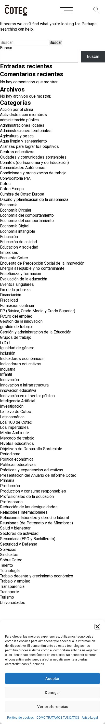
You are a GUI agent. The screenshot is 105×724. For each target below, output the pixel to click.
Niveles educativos (17, 444)
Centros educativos (17, 152)
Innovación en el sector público (27, 396)
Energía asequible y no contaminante (32, 268)
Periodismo (10, 454)
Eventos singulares (17, 284)
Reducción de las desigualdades (29, 507)
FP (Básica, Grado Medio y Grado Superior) (37, 311)
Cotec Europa (12, 189)
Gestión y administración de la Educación (35, 332)
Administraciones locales (22, 125)
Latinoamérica (12, 417)
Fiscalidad (9, 300)
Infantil (6, 374)
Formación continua (17, 306)
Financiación (10, 295)
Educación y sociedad (19, 247)
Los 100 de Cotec (16, 422)
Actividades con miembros (23, 115)
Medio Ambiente (14, 433)
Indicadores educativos (20, 364)
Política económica (16, 459)
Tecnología (10, 571)
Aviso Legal (90, 717)
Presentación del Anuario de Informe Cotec (38, 475)
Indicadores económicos (22, 359)
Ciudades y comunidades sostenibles (33, 157)
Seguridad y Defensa (18, 544)
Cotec (5, 184)
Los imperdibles (14, 427)
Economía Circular (15, 210)
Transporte (9, 592)
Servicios (8, 550)
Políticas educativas (18, 465)
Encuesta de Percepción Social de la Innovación (42, 263)
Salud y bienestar (15, 528)
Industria (7, 369)
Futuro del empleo (16, 316)
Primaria (7, 480)
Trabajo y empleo (15, 581)
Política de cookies (20, 717)
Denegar (52, 692)
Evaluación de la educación (23, 279)
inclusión (7, 353)
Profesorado (11, 502)
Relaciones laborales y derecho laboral (34, 518)
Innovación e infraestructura (24, 385)
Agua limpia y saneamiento (23, 141)
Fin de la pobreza (15, 290)
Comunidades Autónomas (22, 168)
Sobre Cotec (11, 560)
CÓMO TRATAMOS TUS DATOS (57, 717)
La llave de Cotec (15, 412)
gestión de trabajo (16, 327)
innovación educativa (18, 390)
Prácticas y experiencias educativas (31, 470)
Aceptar (52, 678)
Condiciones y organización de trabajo (33, 173)
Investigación (11, 406)
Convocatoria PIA (15, 178)
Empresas (9, 253)
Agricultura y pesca (17, 136)
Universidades (12, 603)
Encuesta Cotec (14, 258)
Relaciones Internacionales (24, 512)
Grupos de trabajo (15, 337)
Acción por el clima (16, 110)
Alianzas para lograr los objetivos (29, 147)
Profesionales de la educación (27, 497)
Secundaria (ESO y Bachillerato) (27, 539)
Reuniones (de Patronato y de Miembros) (36, 523)
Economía (8, 205)
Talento (6, 565)
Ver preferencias (52, 706)
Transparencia (12, 587)
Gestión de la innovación (21, 321)
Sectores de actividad (19, 534)
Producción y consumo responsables (33, 491)
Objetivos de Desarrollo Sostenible (31, 449)
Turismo (7, 597)
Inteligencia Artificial (17, 401)
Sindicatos (9, 555)
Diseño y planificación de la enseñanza (34, 200)
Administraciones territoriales (25, 131)
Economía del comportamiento (27, 215)
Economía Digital (14, 226)
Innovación (9, 380)
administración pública (19, 120)
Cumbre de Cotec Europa (22, 194)
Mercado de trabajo (17, 438)
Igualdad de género (17, 348)
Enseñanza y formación (20, 274)
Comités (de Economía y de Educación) (34, 163)
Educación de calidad (18, 242)
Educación (9, 237)
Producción (10, 486)
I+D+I (5, 343)
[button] (97, 626)
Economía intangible (17, 231)
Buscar (6, 48)
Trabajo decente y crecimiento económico (36, 576)
